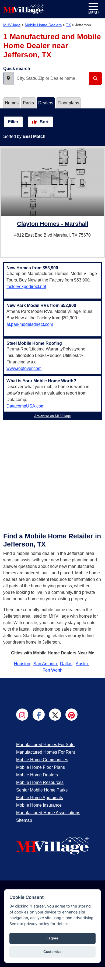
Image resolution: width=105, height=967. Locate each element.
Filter (13, 122)
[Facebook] (39, 714)
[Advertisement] (52, 475)
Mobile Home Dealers (43, 25)
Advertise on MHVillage (52, 416)
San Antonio (45, 663)
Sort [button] (43, 122)
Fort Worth (52, 670)
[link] (52, 224)
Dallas (66, 663)
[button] (8, 78)
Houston (22, 663)
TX (68, 25)
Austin (82, 663)
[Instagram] (22, 714)
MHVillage (11, 25)
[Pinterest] (71, 714)
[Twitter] (55, 714)
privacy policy (36, 923)
